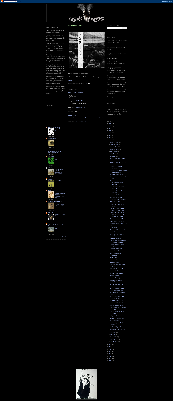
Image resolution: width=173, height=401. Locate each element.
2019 (110, 135)
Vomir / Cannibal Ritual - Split (117, 329)
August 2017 (113, 151)
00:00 (85, 83)
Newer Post (71, 118)
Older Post (102, 118)
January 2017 (114, 341)
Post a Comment (72, 115)
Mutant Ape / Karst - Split (116, 300)
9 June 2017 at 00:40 (77, 101)
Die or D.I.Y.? (51, 190)
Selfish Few (51, 213)
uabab (49, 149)
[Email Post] (88, 83)
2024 (110, 123)
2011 (110, 356)
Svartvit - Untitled (114, 271)
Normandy (70, 80)
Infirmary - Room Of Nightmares (118, 223)
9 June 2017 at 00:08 (77, 92)
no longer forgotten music (55, 201)
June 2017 (113, 156)
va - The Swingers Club (116, 327)
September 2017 (114, 149)
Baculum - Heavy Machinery (117, 268)
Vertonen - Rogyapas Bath (117, 197)
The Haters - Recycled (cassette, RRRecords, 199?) (59, 204)
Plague (69, 92)
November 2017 (114, 144)
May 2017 (113, 332)
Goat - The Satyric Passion (117, 221)
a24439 (57, 140)
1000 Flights (51, 167)
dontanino (51, 179)
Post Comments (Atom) (81, 121)
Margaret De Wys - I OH (116, 174)
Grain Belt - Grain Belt (116, 248)
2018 (110, 137)
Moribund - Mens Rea (115, 238)
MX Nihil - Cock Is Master (117, 273)
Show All (64, 236)
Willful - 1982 (113, 257)
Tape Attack (51, 156)
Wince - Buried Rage (115, 251)
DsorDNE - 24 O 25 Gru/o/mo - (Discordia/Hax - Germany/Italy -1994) (59, 172)
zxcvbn (69, 101)
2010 (110, 358)
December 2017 (114, 142)
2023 (110, 126)
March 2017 (113, 337)
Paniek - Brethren (114, 275)
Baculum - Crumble (115, 262)
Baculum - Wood (114, 259)
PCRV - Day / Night (115, 202)
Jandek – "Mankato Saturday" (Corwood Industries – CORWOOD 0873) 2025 (60, 194)
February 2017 (114, 339)
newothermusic (52, 138)
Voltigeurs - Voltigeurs (115, 316)
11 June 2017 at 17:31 (80, 107)
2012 (110, 353)
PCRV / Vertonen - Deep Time (118, 199)
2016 (110, 344)
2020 (110, 133)
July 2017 (113, 153)
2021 (110, 130)
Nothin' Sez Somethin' (54, 127)
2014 (110, 349)
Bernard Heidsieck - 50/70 (117, 212)
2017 (110, 140)
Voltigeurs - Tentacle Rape (117, 318)
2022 (110, 128)
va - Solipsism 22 (114, 320)
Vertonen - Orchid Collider (116, 195)
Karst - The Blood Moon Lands (118, 305)
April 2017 (113, 334)
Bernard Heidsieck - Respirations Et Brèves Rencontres (117, 182)
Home (86, 118)
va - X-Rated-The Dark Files (117, 303)
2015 (110, 346)
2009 (110, 360)
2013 (110, 351)
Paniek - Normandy (75, 25)
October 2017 (114, 146)
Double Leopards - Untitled (117, 219)
